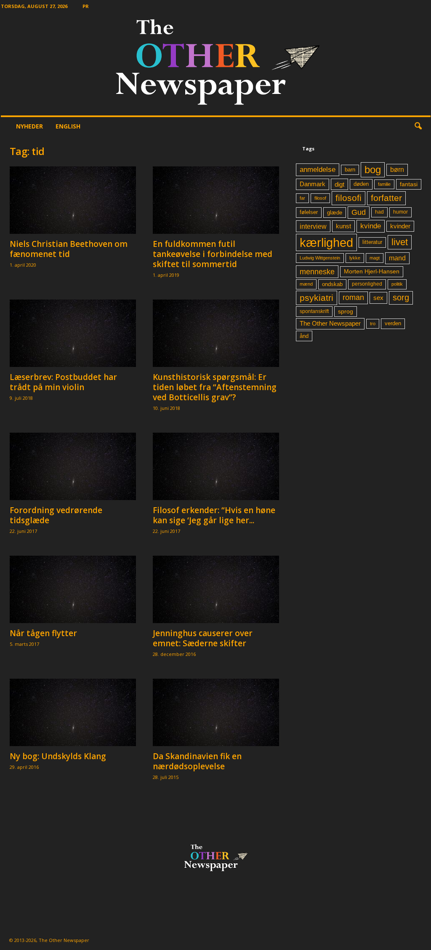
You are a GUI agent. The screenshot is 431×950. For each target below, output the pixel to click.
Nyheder (29, 126)
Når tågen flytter (43, 633)
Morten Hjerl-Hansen (371, 271)
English (68, 126)
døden (361, 184)
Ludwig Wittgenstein (320, 257)
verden (393, 323)
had (379, 212)
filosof (320, 198)
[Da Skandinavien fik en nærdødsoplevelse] (216, 712)
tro (372, 323)
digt (339, 184)
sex (378, 297)
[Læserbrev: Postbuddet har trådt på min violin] (73, 333)
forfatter (386, 198)
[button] (418, 126)
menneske (317, 272)
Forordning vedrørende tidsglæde (56, 515)
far (302, 198)
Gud (358, 212)
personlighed (367, 283)
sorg (401, 297)
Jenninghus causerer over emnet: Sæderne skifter (203, 638)
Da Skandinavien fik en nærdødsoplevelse (197, 761)
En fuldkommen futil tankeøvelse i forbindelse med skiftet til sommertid (212, 254)
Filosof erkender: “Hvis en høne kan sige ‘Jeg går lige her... (214, 515)
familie (384, 184)
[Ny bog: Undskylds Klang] (73, 712)
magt (375, 257)
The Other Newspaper (330, 323)
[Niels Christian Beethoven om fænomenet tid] (73, 200)
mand (397, 258)
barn (350, 170)
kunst (343, 226)
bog (372, 169)
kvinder (400, 226)
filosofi (348, 198)
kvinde (370, 226)
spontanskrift (314, 311)
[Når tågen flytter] (73, 589)
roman (353, 297)
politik (397, 283)
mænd (306, 283)
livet (399, 242)
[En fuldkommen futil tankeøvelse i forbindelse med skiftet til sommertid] (216, 200)
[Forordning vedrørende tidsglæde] (73, 466)
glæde (334, 212)
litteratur (372, 242)
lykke (354, 257)
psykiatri (316, 297)
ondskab (332, 284)
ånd (304, 336)
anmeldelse (317, 169)
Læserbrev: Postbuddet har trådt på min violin (63, 382)
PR (85, 6)
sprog (345, 311)
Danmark (312, 184)
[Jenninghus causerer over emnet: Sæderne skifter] (216, 589)
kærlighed (326, 242)
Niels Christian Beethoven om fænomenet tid (69, 249)
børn (397, 169)
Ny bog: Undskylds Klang (58, 756)
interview (313, 226)
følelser (309, 212)
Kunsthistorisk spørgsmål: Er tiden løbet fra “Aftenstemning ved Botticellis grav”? (215, 387)
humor (400, 212)
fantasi (409, 184)
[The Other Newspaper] (216, 63)
